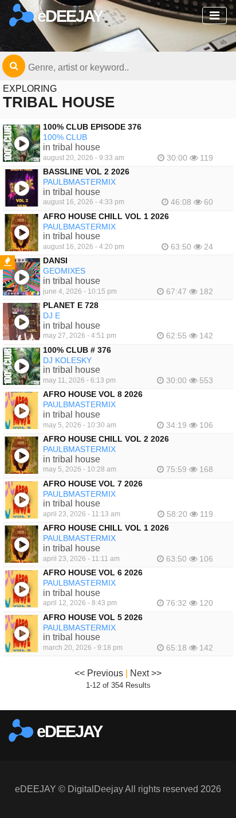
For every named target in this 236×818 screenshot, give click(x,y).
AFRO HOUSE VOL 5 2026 (93, 617)
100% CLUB (65, 137)
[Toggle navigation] (214, 15)
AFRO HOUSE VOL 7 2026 (93, 483)
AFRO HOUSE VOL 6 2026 (93, 572)
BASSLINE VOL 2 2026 (86, 171)
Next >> (146, 673)
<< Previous (98, 673)
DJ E (51, 315)
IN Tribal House (71, 147)
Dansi (55, 260)
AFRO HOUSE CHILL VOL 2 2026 (106, 438)
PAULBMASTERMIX (79, 181)
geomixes (64, 270)
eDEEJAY (68, 16)
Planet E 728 (71, 305)
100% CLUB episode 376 (92, 126)
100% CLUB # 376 (77, 350)
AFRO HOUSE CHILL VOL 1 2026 (106, 216)
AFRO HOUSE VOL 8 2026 (93, 394)
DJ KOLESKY (67, 360)
